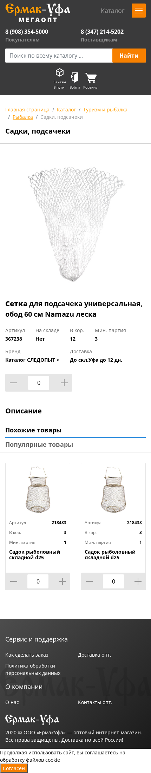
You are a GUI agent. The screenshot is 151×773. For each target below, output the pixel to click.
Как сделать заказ (26, 654)
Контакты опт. (95, 702)
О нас (12, 702)
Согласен (14, 768)
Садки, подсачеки (61, 117)
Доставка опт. (94, 654)
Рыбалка (23, 117)
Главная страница (27, 109)
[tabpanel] (75, 223)
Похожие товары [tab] (33, 430)
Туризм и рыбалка (105, 109)
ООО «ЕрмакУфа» (45, 732)
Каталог (66, 109)
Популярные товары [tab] (39, 444)
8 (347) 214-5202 (102, 32)
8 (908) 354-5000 (26, 32)
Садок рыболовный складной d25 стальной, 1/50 (34, 557)
